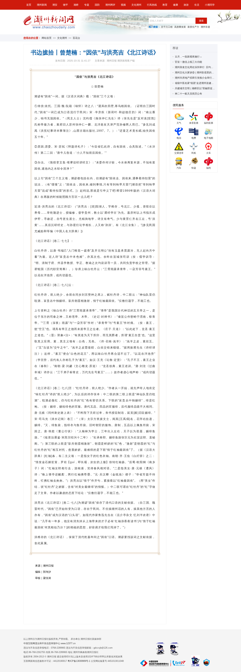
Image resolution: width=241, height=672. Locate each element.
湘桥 (76, 4)
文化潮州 (136, 4)
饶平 (65, 4)
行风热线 (152, 4)
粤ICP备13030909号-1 (79, 661)
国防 (97, 4)
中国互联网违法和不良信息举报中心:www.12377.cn (49, 643)
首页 (28, 4)
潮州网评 (110, 4)
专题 (86, 4)
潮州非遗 (205, 27)
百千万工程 (167, 27)
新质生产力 (193, 27)
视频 (123, 4)
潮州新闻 (42, 4)
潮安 (54, 4)
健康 (175, 4)
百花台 (76, 37)
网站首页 (47, 37)
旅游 (186, 4)
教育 (164, 4)
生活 (196, 4)
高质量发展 (180, 27)
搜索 (201, 20)
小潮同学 (210, 4)
